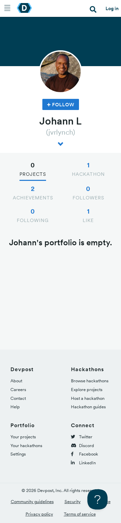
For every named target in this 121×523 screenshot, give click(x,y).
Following (33, 215)
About (16, 381)
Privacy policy (39, 514)
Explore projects (87, 389)
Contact (18, 398)
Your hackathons (26, 445)
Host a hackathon (88, 398)
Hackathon (88, 169)
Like (88, 215)
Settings (18, 454)
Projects (32, 169)
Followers (88, 193)
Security (73, 501)
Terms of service (80, 514)
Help (15, 407)
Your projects (23, 437)
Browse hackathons (90, 381)
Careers (18, 389)
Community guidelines (32, 501)
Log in (112, 8)
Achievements (33, 193)
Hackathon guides (88, 407)
